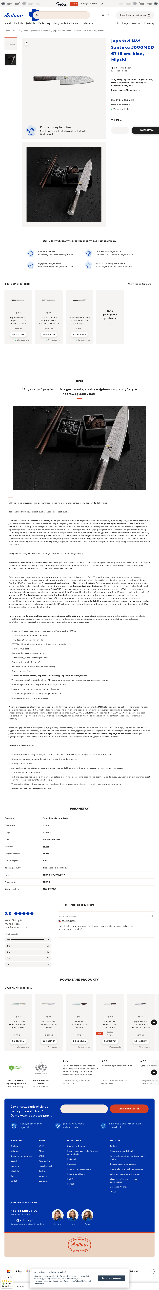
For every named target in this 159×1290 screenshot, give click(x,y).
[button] (18, 1041)
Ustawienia (39, 1284)
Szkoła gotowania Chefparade (125, 1174)
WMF (41, 1146)
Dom (12, 1176)
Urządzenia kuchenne (21, 1156)
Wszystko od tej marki (140, 284)
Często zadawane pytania (123, 1164)
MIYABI (47, 882)
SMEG (42, 1156)
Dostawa (71, 1164)
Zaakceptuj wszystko (111, 1278)
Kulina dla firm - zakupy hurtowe (126, 1169)
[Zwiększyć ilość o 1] (125, 130)
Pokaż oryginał (69, 921)
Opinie (113, 1146)
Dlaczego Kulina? (118, 1187)
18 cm (46, 847)
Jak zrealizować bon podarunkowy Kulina (127, 1157)
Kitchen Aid (45, 1161)
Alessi (42, 1151)
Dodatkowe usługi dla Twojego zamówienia (82, 1152)
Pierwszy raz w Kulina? (121, 1151)
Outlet (13, 1181)
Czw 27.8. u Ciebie (121, 100)
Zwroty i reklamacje (77, 1146)
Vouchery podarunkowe (79, 1169)
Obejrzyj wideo (47, 134)
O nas (113, 1192)
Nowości (136, 23)
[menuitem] (7, 24)
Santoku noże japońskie (55, 818)
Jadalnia (14, 1151)
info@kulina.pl (21, 1220)
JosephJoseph (45, 1166)
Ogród (13, 1161)
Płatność (71, 1159)
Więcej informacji (83, 1281)
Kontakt (71, 1184)
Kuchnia (14, 1146)
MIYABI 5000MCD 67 (54, 875)
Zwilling (42, 1171)
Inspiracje (122, 23)
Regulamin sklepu (76, 1174)
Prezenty (149, 23)
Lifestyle (14, 1171)
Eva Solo (43, 1181)
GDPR (70, 1179)
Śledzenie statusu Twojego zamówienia (123, 1180)
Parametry (22, 1286)
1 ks (45, 861)
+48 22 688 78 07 (24, 1210)
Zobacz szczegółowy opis (124, 90)
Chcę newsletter (129, 1109)
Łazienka (14, 1166)
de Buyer (43, 1176)
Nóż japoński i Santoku (55, 868)
